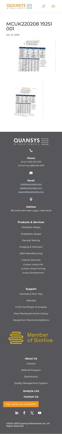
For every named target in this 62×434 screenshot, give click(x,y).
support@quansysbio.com (31, 192)
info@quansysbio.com (31, 184)
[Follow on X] (32, 413)
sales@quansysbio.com (31, 188)
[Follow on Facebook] (24, 413)
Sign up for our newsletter (21, 404)
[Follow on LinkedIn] (17, 413)
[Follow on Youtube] (39, 413)
